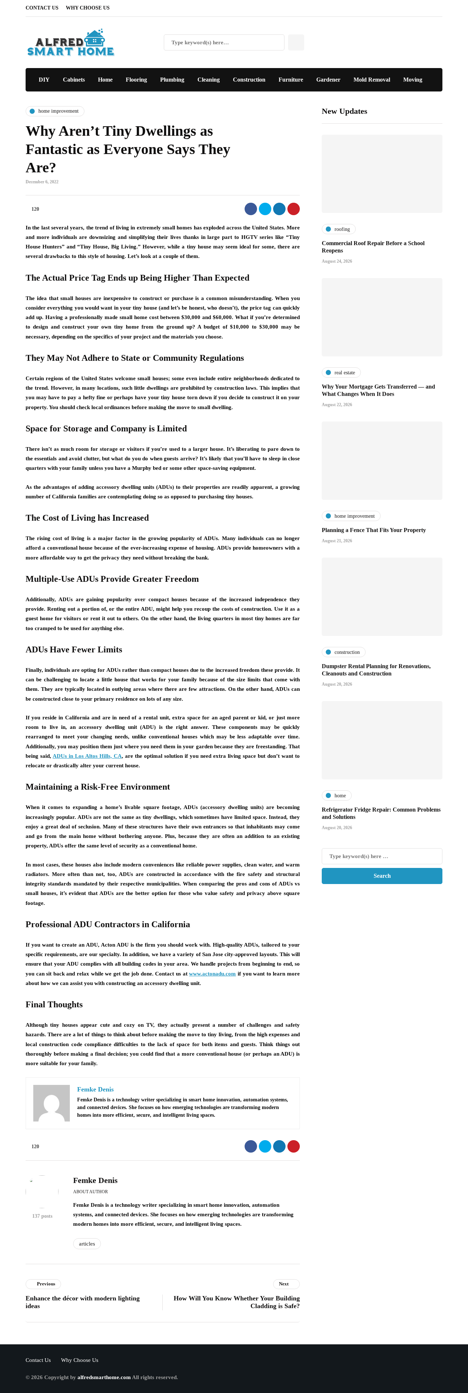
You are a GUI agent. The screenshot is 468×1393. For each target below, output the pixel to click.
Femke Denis (95, 1180)
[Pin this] (293, 209)
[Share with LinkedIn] (279, 209)
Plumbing (172, 79)
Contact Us (42, 8)
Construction (249, 79)
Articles (87, 1244)
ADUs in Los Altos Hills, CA (87, 756)
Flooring (136, 79)
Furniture (291, 79)
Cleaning (208, 79)
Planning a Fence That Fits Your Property (374, 530)
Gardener (328, 79)
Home (105, 79)
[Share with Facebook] (251, 209)
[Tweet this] (265, 209)
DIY (44, 79)
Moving (412, 79)
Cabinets (74, 79)
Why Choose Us (88, 8)
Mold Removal (372, 79)
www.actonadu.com (212, 974)
